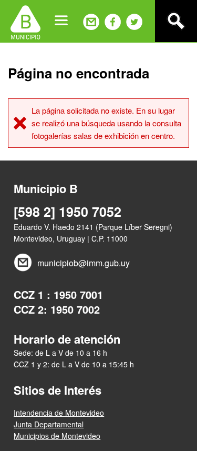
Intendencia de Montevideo (59, 412)
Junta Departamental (49, 424)
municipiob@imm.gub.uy (83, 263)
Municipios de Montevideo (57, 435)
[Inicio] (25, 21)
